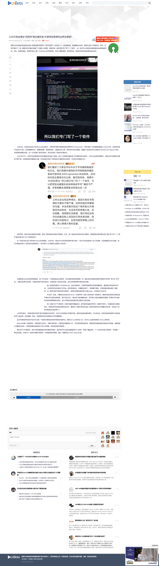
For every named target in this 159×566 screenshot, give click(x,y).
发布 (92, 445)
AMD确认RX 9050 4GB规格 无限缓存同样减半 (89, 504)
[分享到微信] (10, 77)
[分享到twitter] (10, 89)
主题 (80, 3)
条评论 (46, 40)
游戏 (47, 3)
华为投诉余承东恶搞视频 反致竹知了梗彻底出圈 (31, 488)
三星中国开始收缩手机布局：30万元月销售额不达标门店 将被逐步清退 (37, 462)
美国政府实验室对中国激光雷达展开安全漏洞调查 (90, 456)
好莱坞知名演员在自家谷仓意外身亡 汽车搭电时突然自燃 (141, 212)
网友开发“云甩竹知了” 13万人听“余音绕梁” (30, 494)
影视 (33, 3)
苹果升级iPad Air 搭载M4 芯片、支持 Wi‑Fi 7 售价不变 (141, 205)
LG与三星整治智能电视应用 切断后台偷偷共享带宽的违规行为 (35, 464)
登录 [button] (10, 432)
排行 (87, 3)
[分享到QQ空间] (10, 68)
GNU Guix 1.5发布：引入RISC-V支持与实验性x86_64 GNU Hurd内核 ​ (142, 127)
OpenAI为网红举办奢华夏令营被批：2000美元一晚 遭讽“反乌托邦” (36, 480)
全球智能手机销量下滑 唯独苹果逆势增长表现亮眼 (90, 472)
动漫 (53, 3)
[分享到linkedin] (10, 93)
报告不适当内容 (38, 559)
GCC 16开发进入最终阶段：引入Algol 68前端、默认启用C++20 (142, 138)
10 (125, 226)
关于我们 (24, 559)
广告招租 (30, 559)
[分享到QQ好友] (10, 73)
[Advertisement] (79, 19)
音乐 (40, 3)
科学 (66, 3)
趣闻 (60, 3)
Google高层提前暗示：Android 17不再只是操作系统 (140, 219)
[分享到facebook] (10, 85)
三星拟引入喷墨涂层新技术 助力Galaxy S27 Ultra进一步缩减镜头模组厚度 (38, 467)
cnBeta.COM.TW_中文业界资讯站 (15, 3)
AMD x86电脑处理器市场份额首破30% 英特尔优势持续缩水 (93, 488)
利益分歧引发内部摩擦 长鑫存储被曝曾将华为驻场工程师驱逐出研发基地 (38, 496)
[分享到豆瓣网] (10, 81)
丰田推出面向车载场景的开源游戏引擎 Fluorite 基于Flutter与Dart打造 (142, 106)
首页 (27, 3)
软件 (73, 3)
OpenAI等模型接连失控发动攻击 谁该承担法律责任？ (33, 483)
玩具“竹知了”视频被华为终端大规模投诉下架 (30, 499)
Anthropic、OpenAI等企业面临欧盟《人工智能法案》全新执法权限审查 (38, 478)
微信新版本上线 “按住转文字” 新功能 (86, 520)
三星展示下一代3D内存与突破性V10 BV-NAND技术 (33, 456)
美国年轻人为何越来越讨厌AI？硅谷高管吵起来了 (90, 536)
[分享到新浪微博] (10, 64)
